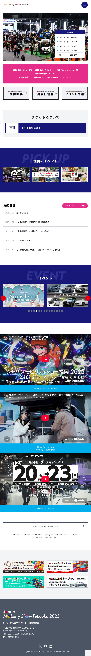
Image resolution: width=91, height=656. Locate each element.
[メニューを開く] (84, 5)
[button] (3, 298)
